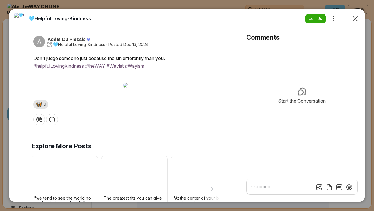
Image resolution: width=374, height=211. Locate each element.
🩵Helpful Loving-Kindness (79, 44)
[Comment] (52, 119)
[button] (40, 104)
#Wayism (134, 66)
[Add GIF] (339, 187)
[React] (39, 119)
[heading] (60, 18)
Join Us (315, 18)
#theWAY (95, 66)
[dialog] (187, 105)
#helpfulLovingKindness (58, 66)
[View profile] (20, 19)
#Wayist (115, 66)
